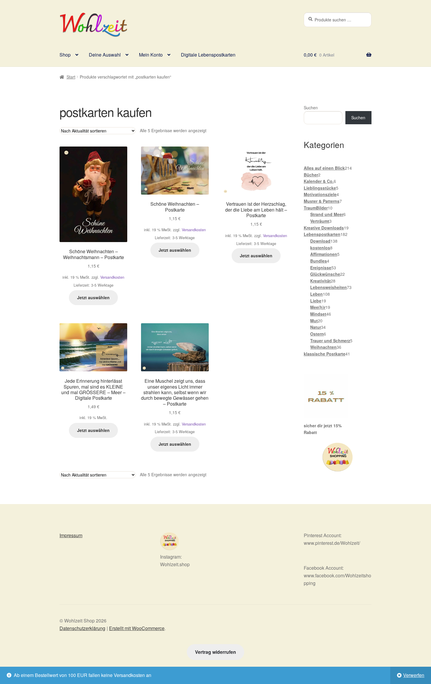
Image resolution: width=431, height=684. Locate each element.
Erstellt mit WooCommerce (136, 628)
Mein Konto (151, 54)
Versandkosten (112, 277)
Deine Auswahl (105, 54)
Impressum (71, 535)
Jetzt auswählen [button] (93, 297)
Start (71, 77)
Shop (65, 54)
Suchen (311, 107)
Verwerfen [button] (413, 675)
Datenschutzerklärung (82, 628)
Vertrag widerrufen (215, 652)
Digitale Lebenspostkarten (208, 54)
